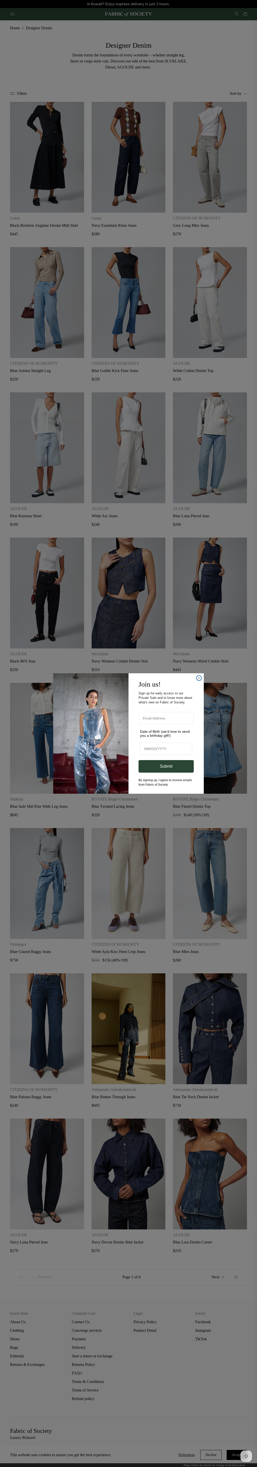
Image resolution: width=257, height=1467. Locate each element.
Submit (166, 766)
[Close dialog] (199, 678)
